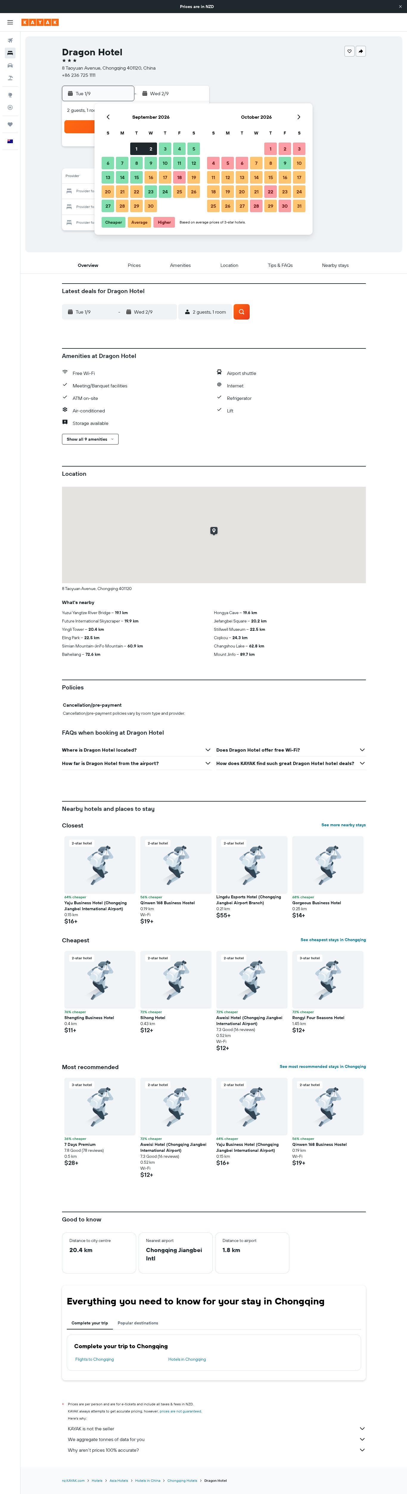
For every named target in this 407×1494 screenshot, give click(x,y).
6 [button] (108, 163)
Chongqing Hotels (182, 1480)
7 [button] (122, 163)
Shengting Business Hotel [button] (89, 1017)
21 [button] (122, 192)
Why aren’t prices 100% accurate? (103, 1450)
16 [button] (151, 177)
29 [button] (136, 206)
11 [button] (179, 163)
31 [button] (299, 206)
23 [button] (150, 192)
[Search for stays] (10, 53)
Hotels (97, 1480)
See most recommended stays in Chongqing (323, 1066)
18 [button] (179, 177)
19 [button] (194, 177)
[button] (400, 6)
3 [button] (165, 149)
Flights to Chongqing (94, 1359)
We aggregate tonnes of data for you (106, 1439)
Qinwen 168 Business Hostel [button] (167, 902)
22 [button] (136, 192)
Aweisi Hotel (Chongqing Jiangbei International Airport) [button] (249, 1020)
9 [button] (151, 163)
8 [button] (136, 163)
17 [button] (165, 177)
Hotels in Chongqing (187, 1359)
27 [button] (108, 206)
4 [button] (179, 149)
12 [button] (194, 163)
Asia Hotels (119, 1480)
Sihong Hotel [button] (152, 1017)
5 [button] (193, 149)
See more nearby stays (343, 824)
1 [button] (136, 149)
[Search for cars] (10, 65)
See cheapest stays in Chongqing (333, 939)
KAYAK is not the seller (91, 1429)
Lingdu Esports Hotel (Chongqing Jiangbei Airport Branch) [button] (248, 899)
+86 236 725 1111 (78, 75)
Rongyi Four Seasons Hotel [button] (318, 1017)
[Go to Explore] (10, 95)
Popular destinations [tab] (138, 1323)
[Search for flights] (10, 40)
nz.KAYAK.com (73, 1480)
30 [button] (151, 206)
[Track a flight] (10, 107)
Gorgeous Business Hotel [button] (316, 902)
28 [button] (122, 206)
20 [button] (108, 192)
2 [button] (151, 149)
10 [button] (165, 163)
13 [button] (108, 177)
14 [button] (122, 177)
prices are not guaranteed (180, 1411)
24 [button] (165, 192)
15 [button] (136, 177)
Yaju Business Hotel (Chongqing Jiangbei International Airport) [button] (95, 905)
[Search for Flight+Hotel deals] (10, 78)
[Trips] (10, 124)
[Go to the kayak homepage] (40, 22)
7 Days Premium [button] (80, 1144)
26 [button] (193, 192)
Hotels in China (147, 1480)
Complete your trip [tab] (90, 1323)
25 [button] (179, 192)
